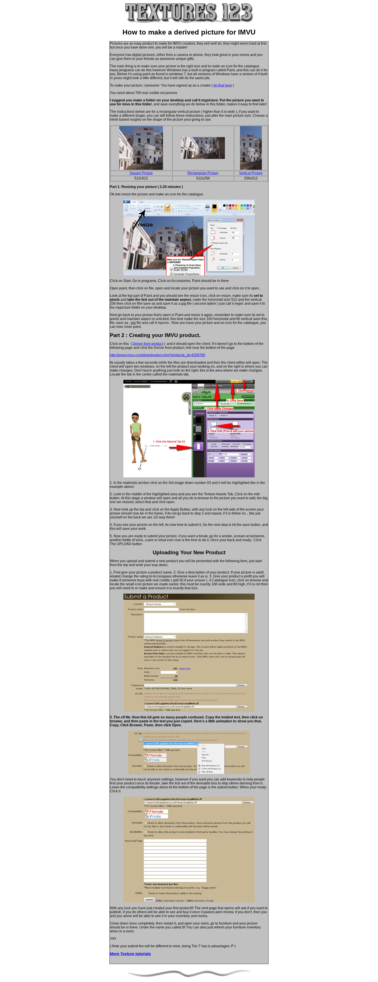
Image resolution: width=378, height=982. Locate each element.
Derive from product (148, 344)
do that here (223, 85)
